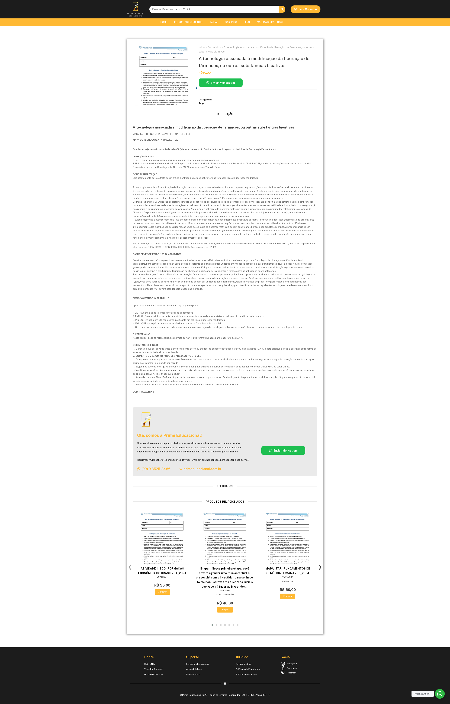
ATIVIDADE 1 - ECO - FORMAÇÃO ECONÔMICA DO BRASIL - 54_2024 (162, 571)
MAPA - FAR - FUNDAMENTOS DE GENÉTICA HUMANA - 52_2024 (287, 571)
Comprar (162, 591)
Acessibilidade (194, 669)
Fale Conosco (193, 674)
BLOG (247, 22)
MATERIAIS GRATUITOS (270, 22)
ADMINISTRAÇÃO (225, 594)
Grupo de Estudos (153, 674)
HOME (163, 22)
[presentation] (130, 566)
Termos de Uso (243, 664)
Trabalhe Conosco (153, 669)
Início (202, 47)
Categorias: (205, 99)
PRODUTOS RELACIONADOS (225, 501)
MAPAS (214, 22)
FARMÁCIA (287, 581)
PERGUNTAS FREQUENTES (188, 22)
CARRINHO (231, 22)
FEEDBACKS (225, 486)
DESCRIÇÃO (225, 114)
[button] (305, 9)
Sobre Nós (149, 664)
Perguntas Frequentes (197, 664)
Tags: (202, 103)
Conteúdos (214, 47)
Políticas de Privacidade (248, 669)
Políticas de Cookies (246, 674)
